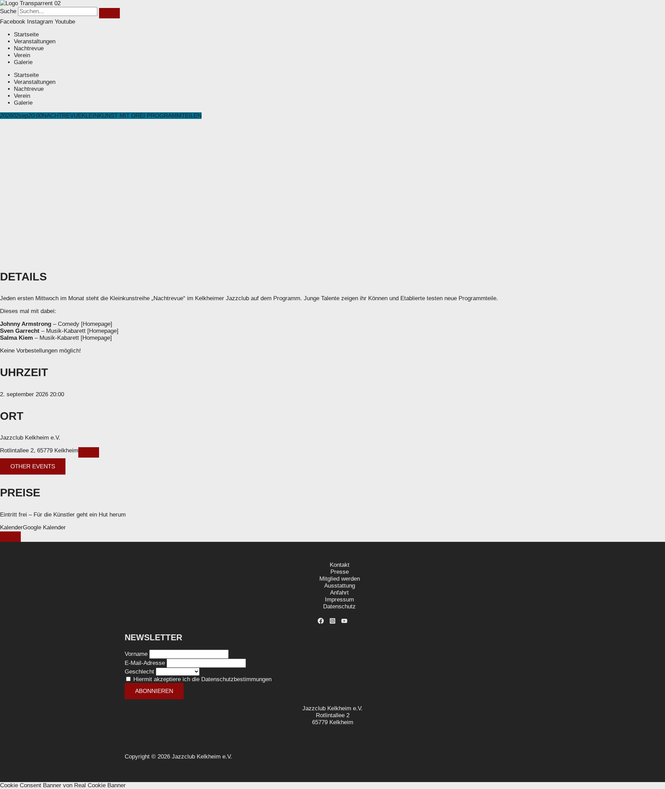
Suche (8, 11)
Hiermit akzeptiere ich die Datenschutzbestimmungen (202, 679)
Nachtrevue (29, 48)
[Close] (10, 536)
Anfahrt (339, 592)
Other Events (32, 466)
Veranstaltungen (34, 41)
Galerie (23, 62)
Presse (339, 572)
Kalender (11, 527)
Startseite (26, 34)
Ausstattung (339, 585)
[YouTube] (344, 622)
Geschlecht (139, 671)
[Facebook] (321, 622)
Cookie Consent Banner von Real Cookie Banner (63, 785)
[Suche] (109, 13)
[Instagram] (332, 622)
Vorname (136, 654)
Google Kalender (44, 527)
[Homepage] (95, 324)
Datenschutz (339, 606)
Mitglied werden (339, 578)
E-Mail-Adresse (145, 663)
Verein (22, 55)
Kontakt (339, 565)
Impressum (339, 599)
